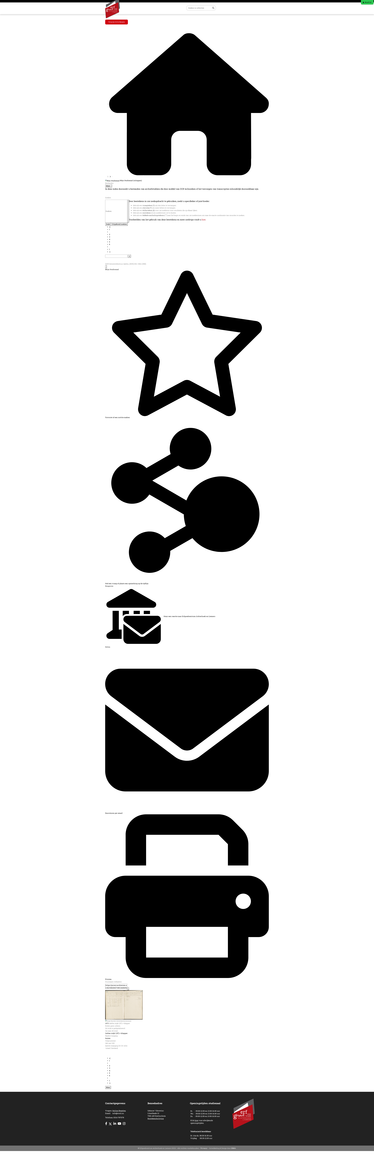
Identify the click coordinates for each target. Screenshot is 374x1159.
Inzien (107, 1038)
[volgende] (110, 252)
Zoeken (108, 197)
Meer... (108, 186)
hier (204, 219)
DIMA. (233, 1148)
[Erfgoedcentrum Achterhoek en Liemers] (116, 8)
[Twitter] (110, 1123)
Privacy (203, 1148)
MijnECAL (368, 2)
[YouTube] (119, 1123)
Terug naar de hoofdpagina (116, 22)
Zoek (108, 224)
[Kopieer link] (128, 988)
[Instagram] (124, 1123)
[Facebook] (106, 1123)
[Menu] (106, 266)
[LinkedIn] (114, 1123)
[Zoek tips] (128, 211)
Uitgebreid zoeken (119, 224)
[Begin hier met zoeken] (189, 104)
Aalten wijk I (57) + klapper (116, 1033)
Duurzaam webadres (113, 982)
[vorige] (110, 227)
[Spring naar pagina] (129, 256)
